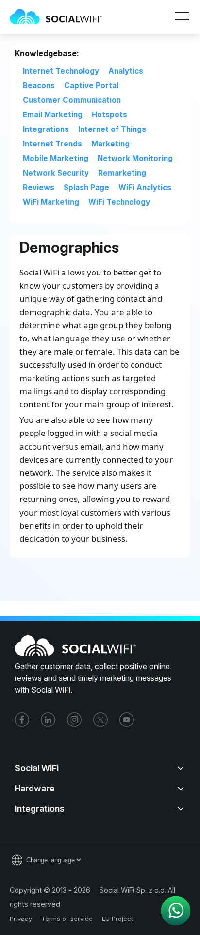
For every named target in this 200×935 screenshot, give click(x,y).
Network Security (56, 172)
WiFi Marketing (51, 202)
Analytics (125, 71)
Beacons (39, 85)
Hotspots (109, 114)
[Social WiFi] (60, 17)
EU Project (117, 918)
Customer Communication (72, 100)
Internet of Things (112, 129)
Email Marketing (53, 114)
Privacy (21, 918)
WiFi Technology (119, 202)
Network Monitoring (135, 158)
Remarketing (122, 172)
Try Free (132, 44)
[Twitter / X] (100, 719)
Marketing (110, 143)
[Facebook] (22, 719)
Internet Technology (61, 71)
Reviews (38, 187)
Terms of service (67, 918)
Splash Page (86, 187)
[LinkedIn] (48, 719)
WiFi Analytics (144, 187)
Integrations (46, 129)
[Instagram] (74, 719)
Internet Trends (52, 143)
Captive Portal (91, 85)
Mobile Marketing (55, 158)
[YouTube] (126, 719)
